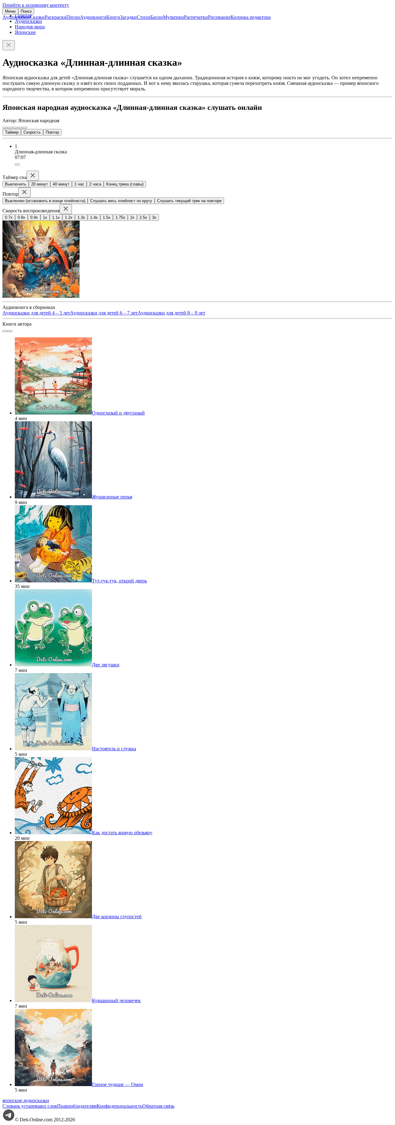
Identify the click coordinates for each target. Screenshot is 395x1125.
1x (45, 217)
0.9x (34, 217)
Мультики (173, 17)
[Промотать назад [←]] (9, 128)
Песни (73, 17)
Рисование (219, 17)
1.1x (56, 217)
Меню (10, 11)
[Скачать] (17, 164)
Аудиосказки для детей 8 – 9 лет (171, 312)
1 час (79, 184)
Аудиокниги (93, 17)
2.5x (143, 217)
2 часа (95, 184)
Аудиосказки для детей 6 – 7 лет (104, 312)
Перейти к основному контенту (35, 5)
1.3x (81, 217)
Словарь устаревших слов (29, 1106)
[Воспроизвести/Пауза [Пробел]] (14, 128)
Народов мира (30, 26)
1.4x (94, 217)
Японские (25, 32)
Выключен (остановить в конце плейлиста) (45, 200)
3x (154, 217)
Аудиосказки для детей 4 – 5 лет (36, 312)
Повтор (52, 132)
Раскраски (55, 17)
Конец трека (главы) (124, 184)
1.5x (106, 217)
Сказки (37, 17)
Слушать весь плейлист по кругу (121, 200)
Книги (113, 17)
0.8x (21, 217)
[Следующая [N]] (24, 128)
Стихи (143, 17)
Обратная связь (158, 1106)
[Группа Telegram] (8, 1119)
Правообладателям (77, 1106)
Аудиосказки (16, 17)
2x (132, 217)
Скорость (32, 132)
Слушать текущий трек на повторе (189, 200)
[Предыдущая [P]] (4, 128)
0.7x (9, 217)
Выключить (15, 184)
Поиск (26, 11)
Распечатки (196, 17)
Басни (156, 17)
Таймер (12, 132)
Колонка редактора (251, 17)
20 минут (39, 184)
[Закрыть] (8, 45)
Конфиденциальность (119, 1106)
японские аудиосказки (25, 1100)
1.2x (69, 217)
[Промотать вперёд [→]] (19, 128)
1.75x (120, 217)
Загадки (128, 17)
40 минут (61, 184)
